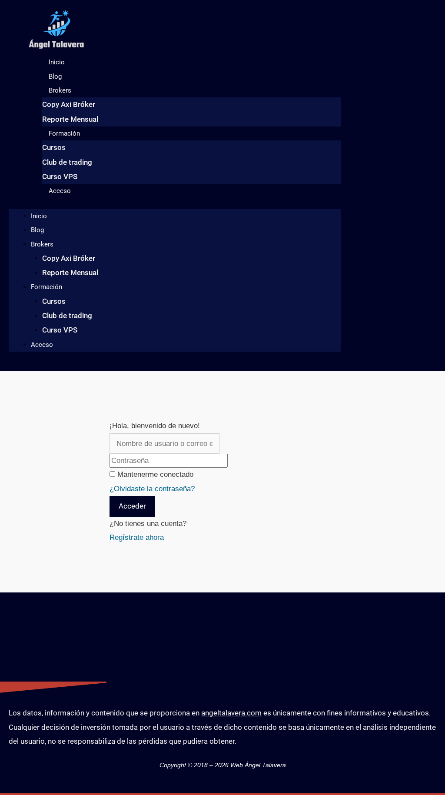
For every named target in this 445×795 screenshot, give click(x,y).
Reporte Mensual (70, 119)
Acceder (132, 506)
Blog (55, 76)
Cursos (54, 147)
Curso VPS (59, 176)
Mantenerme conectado (155, 474)
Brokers (60, 90)
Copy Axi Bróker (68, 104)
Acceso (60, 191)
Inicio (57, 62)
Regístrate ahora (137, 537)
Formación (64, 133)
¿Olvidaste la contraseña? (152, 489)
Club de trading (67, 162)
